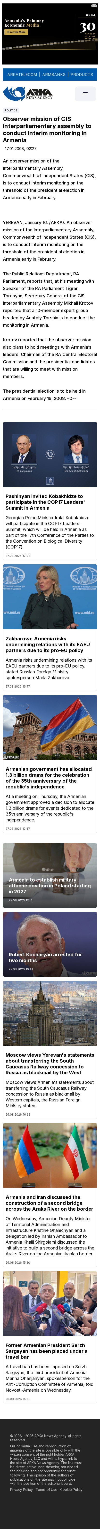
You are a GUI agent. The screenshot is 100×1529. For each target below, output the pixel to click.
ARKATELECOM (22, 74)
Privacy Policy (21, 1489)
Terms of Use (46, 1489)
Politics (11, 110)
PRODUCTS (82, 74)
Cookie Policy (71, 1489)
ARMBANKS (54, 74)
